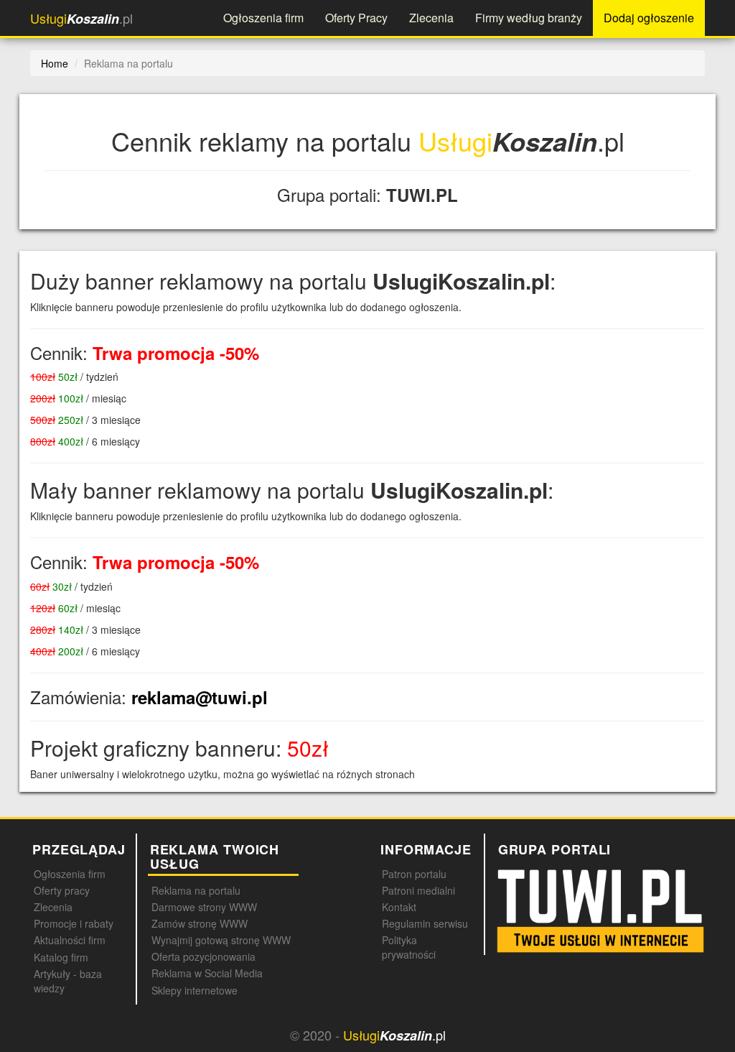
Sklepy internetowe (194, 990)
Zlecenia (431, 17)
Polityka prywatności (409, 947)
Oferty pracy (62, 890)
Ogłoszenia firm (263, 17)
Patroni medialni (418, 890)
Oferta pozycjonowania (203, 956)
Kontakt (399, 907)
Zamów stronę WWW (199, 923)
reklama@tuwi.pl (199, 697)
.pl (81, 18)
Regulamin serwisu (425, 923)
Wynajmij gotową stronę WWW (221, 940)
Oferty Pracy (356, 17)
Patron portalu (414, 874)
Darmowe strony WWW (204, 907)
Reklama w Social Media (207, 973)
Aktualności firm (70, 940)
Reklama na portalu (195, 890)
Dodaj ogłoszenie (649, 17)
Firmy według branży (528, 17)
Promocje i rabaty (73, 923)
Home (54, 63)
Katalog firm (61, 957)
